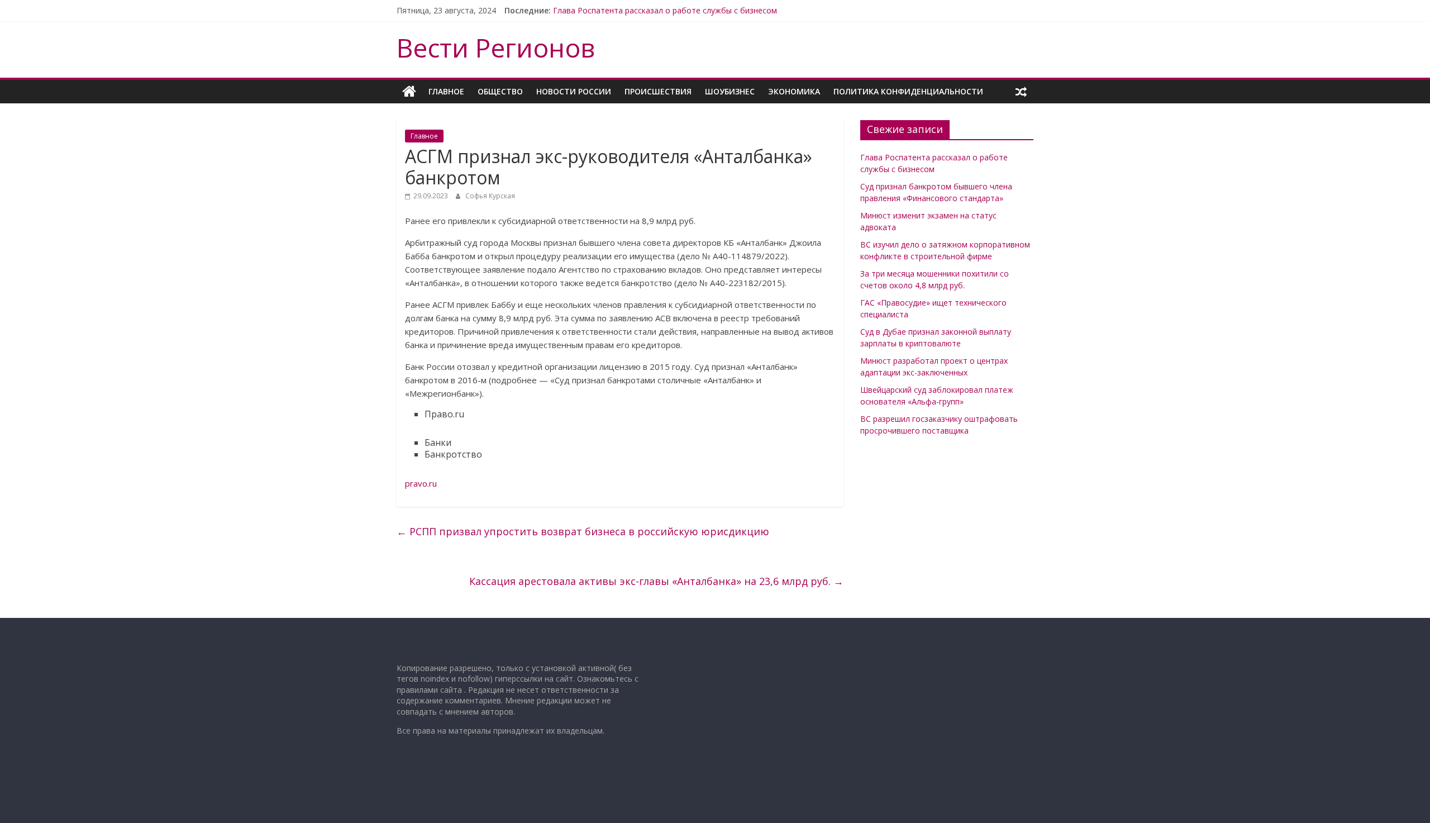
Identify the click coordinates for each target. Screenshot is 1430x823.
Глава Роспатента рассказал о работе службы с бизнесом (665, 10)
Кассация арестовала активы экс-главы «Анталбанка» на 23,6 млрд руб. (656, 581)
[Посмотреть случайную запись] (1021, 91)
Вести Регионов (496, 47)
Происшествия (658, 91)
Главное (446, 91)
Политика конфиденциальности (908, 91)
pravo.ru (421, 483)
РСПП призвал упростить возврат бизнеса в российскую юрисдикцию (583, 531)
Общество (500, 91)
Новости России (573, 91)
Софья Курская (490, 196)
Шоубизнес (730, 91)
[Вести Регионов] (409, 91)
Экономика (794, 91)
